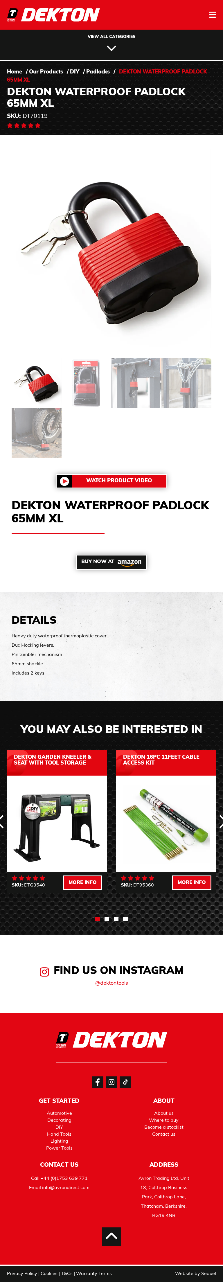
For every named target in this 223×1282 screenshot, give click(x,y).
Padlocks (98, 72)
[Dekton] (53, 19)
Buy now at (97, 561)
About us (164, 1113)
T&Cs (67, 1274)
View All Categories (111, 37)
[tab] (97, 919)
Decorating (59, 1120)
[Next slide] (200, 997)
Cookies (49, 1274)
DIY (74, 72)
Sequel (208, 1274)
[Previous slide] (23, 997)
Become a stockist (164, 1127)
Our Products (46, 72)
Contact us (163, 1134)
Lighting (59, 1141)
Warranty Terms (94, 1274)
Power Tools (59, 1148)
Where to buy (164, 1120)
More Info (83, 882)
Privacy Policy (22, 1274)
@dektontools (111, 983)
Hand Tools (59, 1134)
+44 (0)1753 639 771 (64, 1178)
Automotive (59, 1113)
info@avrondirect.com (65, 1188)
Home (14, 72)
